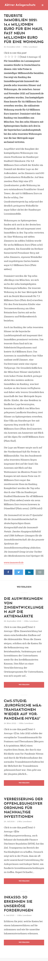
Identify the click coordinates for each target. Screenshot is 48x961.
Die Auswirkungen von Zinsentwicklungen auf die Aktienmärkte (23, 607)
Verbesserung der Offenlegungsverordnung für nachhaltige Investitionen (23, 808)
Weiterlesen (24, 684)
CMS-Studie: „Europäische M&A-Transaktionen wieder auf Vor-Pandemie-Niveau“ (23, 710)
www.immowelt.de (14, 562)
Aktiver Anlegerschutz (20, 5)
